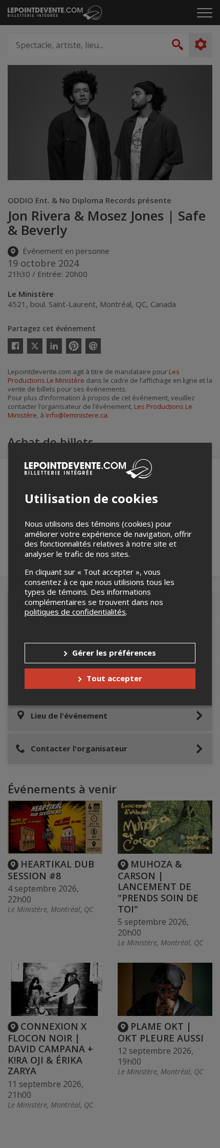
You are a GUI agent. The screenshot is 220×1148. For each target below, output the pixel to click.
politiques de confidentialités (75, 612)
